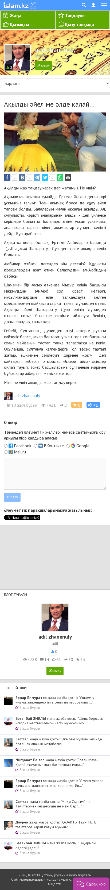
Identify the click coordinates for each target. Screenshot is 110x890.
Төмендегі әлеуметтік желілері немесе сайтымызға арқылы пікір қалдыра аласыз (54, 435)
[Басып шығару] (68, 177)
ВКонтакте (54, 446)
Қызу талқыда (79, 24)
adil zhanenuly (27, 395)
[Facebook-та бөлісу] (7, 177)
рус (33, 7)
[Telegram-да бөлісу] (37, 177)
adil (55, 643)
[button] (93, 405)
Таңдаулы (75, 15)
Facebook (22, 446)
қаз (33, 2)
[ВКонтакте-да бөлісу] (22, 177)
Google (82, 446)
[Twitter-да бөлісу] (45, 177)
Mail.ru (20, 452)
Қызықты (19, 24)
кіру (102, 432)
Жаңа (15, 15)
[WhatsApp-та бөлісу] (60, 177)
